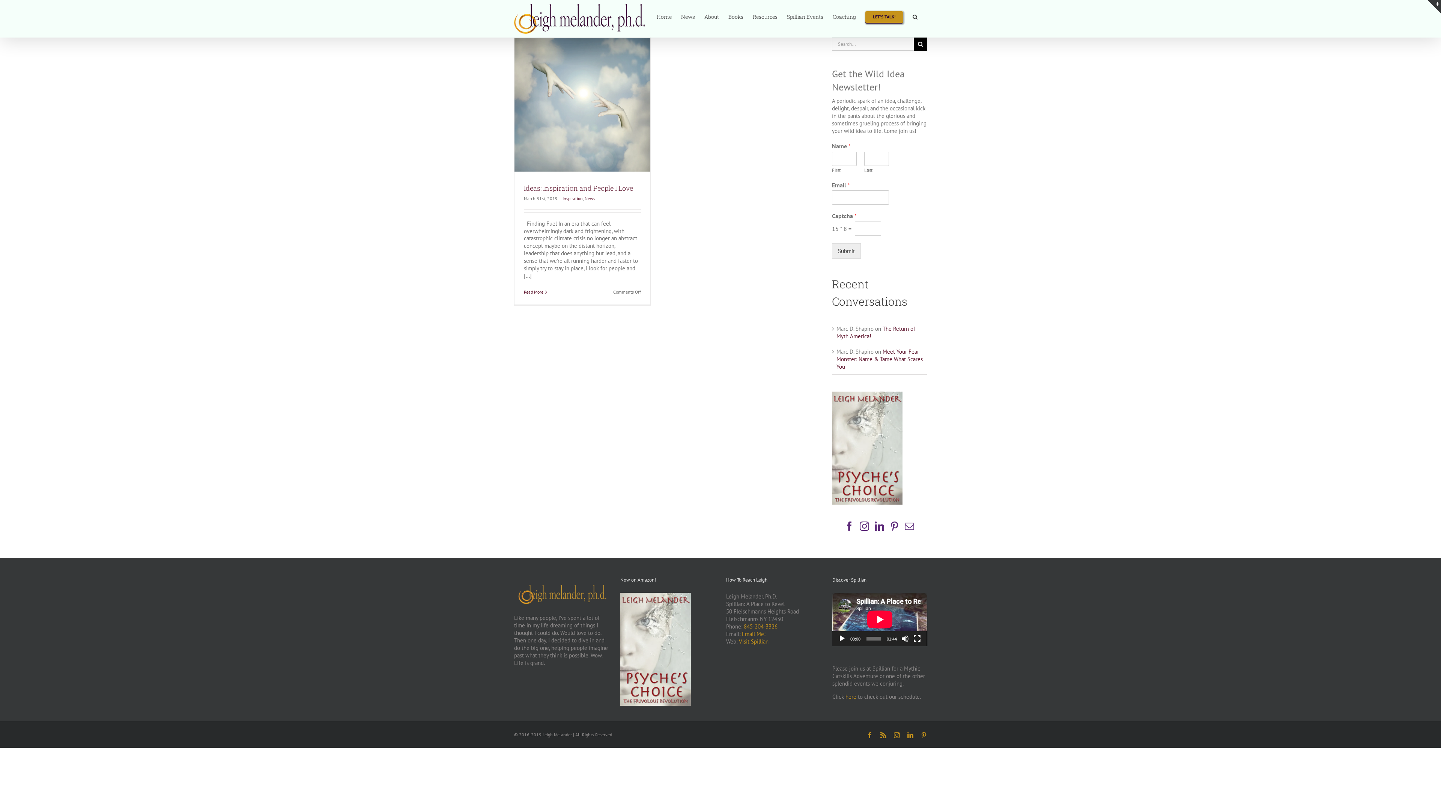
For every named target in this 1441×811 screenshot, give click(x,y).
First (836, 170)
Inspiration (573, 198)
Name (841, 146)
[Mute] (905, 638)
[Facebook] (849, 526)
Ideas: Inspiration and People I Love (578, 188)
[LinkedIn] (879, 526)
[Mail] (909, 526)
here (850, 696)
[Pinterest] (894, 526)
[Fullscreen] (917, 638)
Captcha (844, 216)
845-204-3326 (761, 626)
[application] (879, 619)
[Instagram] (864, 526)
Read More (533, 292)
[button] (915, 16)
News (590, 198)
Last (868, 170)
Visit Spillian (754, 641)
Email (841, 185)
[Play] (842, 638)
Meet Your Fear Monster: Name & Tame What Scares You (879, 359)
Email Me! (754, 634)
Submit (846, 251)
